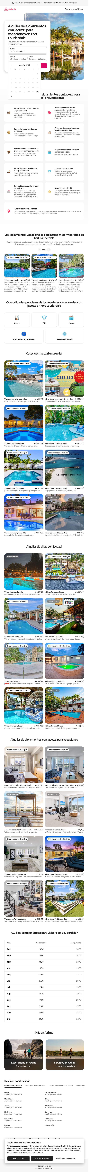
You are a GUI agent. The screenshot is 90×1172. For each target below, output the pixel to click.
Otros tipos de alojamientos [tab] (35, 1086)
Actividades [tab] (80, 1086)
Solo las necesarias (42, 1158)
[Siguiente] (49, 249)
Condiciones (49, 1168)
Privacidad (38, 1168)
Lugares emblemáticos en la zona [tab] (61, 1086)
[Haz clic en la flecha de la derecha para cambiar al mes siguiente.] (37, 65)
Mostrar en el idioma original (66, 3)
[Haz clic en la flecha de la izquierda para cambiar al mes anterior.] (12, 65)
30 (37, 92)
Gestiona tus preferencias (65, 1158)
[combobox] (27, 51)
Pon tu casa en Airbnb (74, 9)
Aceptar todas (18, 1158)
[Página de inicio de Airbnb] (10, 9)
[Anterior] (39, 249)
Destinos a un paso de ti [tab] (13, 1086)
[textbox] (18, 59)
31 (11, 96)
